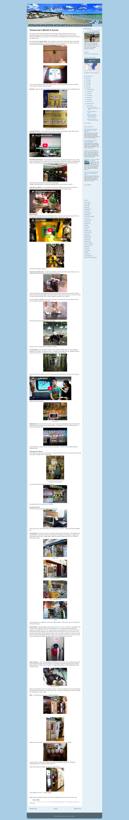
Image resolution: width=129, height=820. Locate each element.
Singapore (86, 241)
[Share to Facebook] (37, 800)
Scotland (86, 239)
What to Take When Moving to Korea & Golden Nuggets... (92, 116)
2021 (87, 78)
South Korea (49, 25)
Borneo (86, 204)
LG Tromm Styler (69, 801)
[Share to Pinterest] (39, 800)
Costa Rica (86, 212)
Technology (32, 803)
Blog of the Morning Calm (64, 8)
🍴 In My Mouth (65, 25)
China (85, 211)
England (86, 214)
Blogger (73, 816)
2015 (87, 84)
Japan (85, 227)
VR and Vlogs (88, 25)
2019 (87, 80)
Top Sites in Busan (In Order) (94, 160)
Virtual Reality (87, 255)
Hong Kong (87, 220)
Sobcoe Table (87, 243)
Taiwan (86, 248)
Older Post (77, 808)
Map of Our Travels (89, 72)
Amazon (86, 202)
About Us (32, 25)
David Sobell (56, 801)
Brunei (85, 207)
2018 (87, 82)
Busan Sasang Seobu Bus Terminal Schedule (90, 141)
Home (55, 808)
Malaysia (86, 230)
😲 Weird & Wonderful (77, 25)
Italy (85, 225)
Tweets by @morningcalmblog (91, 54)
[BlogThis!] (34, 800)
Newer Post (33, 808)
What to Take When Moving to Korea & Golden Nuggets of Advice (91, 173)
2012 (87, 88)
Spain (37, 25)
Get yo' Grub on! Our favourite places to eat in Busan (93, 108)
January (89, 105)
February (89, 103)
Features (62, 801)
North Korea (87, 232)
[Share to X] (36, 800)
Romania (86, 237)
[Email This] (33, 800)
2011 (87, 123)
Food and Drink (88, 216)
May (88, 97)
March (88, 101)
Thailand (86, 250)
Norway (86, 234)
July (88, 93)
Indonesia (86, 223)
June (88, 95)
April (88, 99)
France (86, 218)
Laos (85, 229)
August (89, 91)
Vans (85, 252)
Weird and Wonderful (89, 257)
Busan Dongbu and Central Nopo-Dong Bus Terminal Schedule (90, 130)
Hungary (86, 221)
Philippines (86, 236)
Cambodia (86, 209)
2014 (87, 86)
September (90, 89)
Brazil (43, 25)
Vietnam (86, 254)
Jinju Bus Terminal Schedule (91, 150)
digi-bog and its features (60, 627)
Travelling (57, 25)
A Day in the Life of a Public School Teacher (92, 119)
